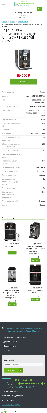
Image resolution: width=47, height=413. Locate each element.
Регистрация (8, 410)
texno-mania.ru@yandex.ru (12, 395)
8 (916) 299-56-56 (23, 12)
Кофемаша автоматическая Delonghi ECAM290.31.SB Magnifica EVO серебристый (12, 293)
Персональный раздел (11, 404)
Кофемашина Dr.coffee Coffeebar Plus (35, 290)
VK (3, 400)
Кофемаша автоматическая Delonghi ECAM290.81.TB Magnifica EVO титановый (35, 249)
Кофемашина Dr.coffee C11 (12, 245)
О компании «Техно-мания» (14, 337)
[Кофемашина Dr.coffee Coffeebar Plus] (35, 274)
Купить (23, 81)
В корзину (12, 253)
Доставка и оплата (11, 341)
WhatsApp (10, 400)
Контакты (7, 350)
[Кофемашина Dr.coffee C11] (12, 230)
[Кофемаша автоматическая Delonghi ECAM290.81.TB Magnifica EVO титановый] (35, 230)
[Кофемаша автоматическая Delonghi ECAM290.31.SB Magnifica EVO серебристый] (12, 274)
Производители (9, 346)
